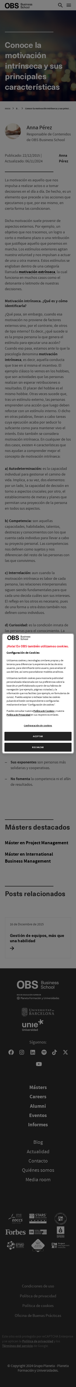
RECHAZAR (38, 747)
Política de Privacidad (18, 714)
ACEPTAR (38, 736)
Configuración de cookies (38, 725)
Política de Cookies (43, 711)
